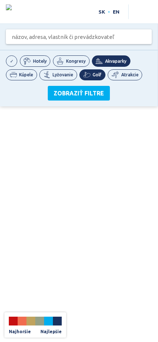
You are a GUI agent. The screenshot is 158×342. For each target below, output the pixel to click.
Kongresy (76, 61)
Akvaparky (115, 61)
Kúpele (26, 74)
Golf (97, 74)
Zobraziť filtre (79, 93)
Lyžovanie (63, 74)
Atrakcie (130, 74)
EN (116, 12)
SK (101, 12)
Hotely (40, 61)
